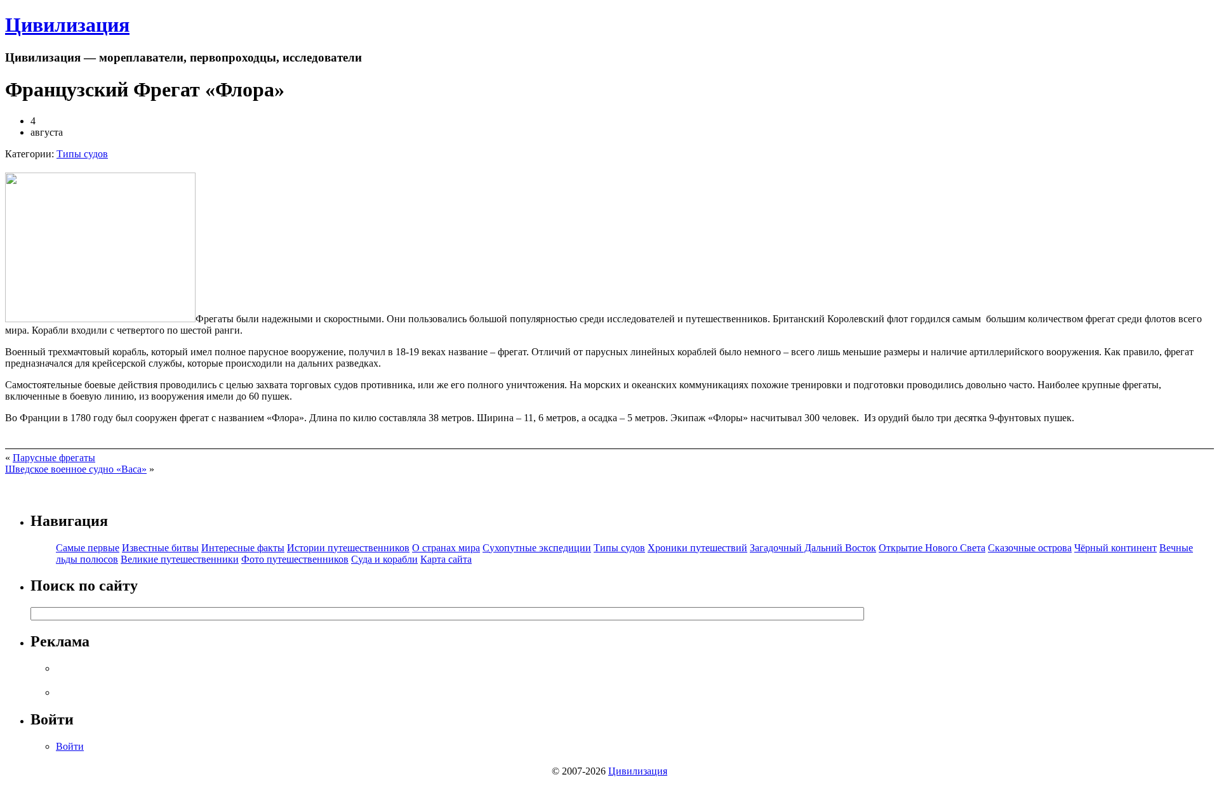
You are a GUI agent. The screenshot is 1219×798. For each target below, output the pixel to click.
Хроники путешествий (697, 547)
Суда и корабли (384, 559)
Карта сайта (446, 559)
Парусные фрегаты (54, 457)
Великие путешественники (180, 559)
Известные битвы (160, 547)
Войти (70, 746)
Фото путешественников (295, 559)
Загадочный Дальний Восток (813, 547)
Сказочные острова (1030, 547)
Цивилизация (67, 24)
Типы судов (82, 153)
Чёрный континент (1115, 547)
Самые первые (87, 547)
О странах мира (446, 547)
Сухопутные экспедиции (537, 547)
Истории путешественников (348, 547)
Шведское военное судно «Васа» (76, 469)
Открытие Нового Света (932, 547)
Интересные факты (242, 547)
